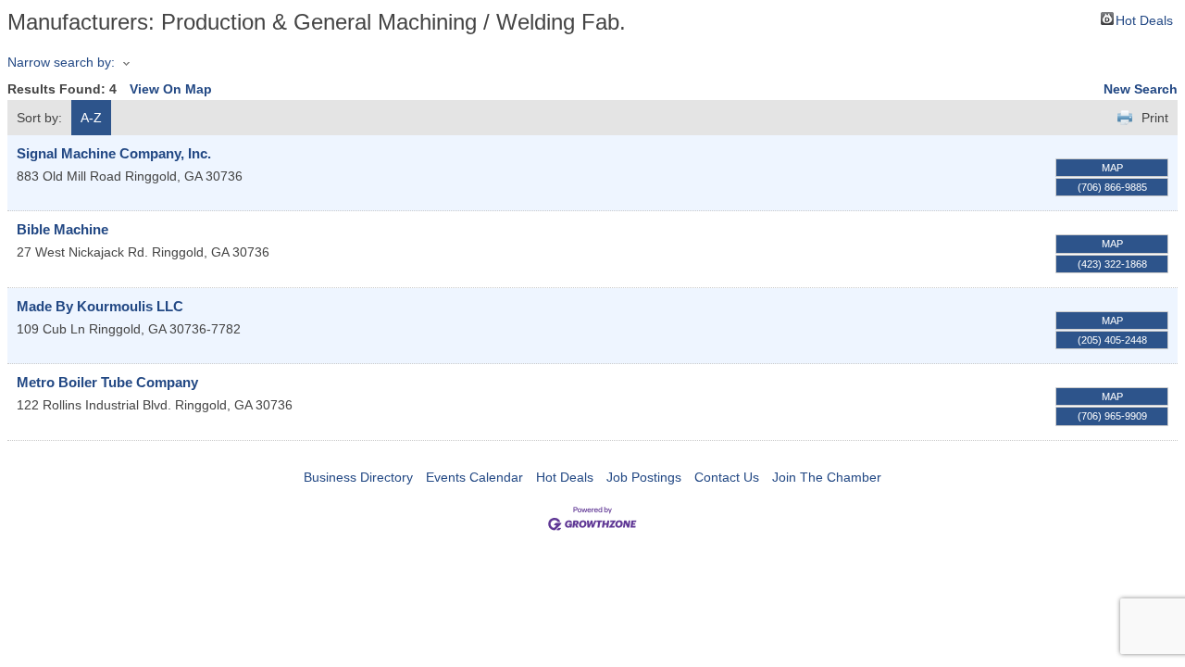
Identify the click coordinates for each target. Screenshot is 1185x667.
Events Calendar (474, 477)
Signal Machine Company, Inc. (114, 153)
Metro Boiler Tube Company (107, 382)
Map (1112, 167)
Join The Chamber (826, 477)
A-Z (91, 117)
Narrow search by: (61, 62)
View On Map (171, 89)
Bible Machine (62, 229)
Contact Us (726, 477)
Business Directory (358, 477)
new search (1141, 89)
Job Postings (643, 477)
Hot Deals (1144, 19)
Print (1154, 117)
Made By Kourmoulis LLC (100, 306)
